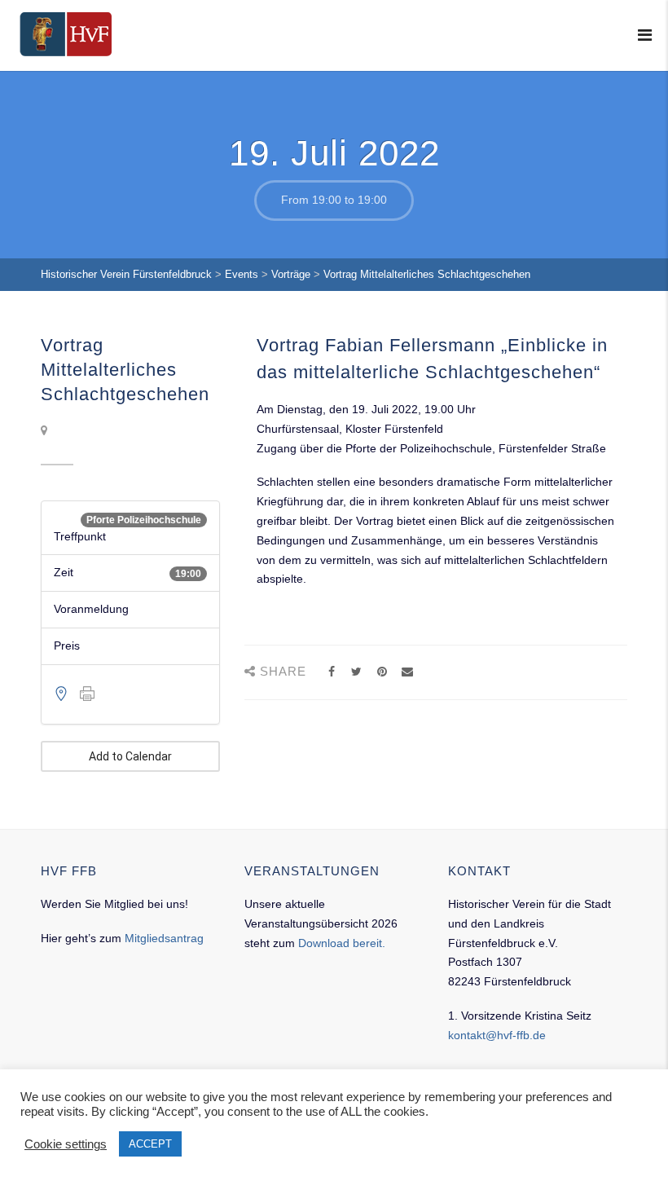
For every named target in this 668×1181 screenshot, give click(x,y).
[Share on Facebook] (331, 672)
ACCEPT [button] (150, 1144)
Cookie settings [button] (65, 1144)
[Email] (407, 672)
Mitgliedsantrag (164, 938)
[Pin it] (381, 672)
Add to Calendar (130, 756)
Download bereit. (341, 943)
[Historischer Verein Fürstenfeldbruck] (65, 34)
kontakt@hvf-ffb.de (497, 1035)
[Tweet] (356, 672)
